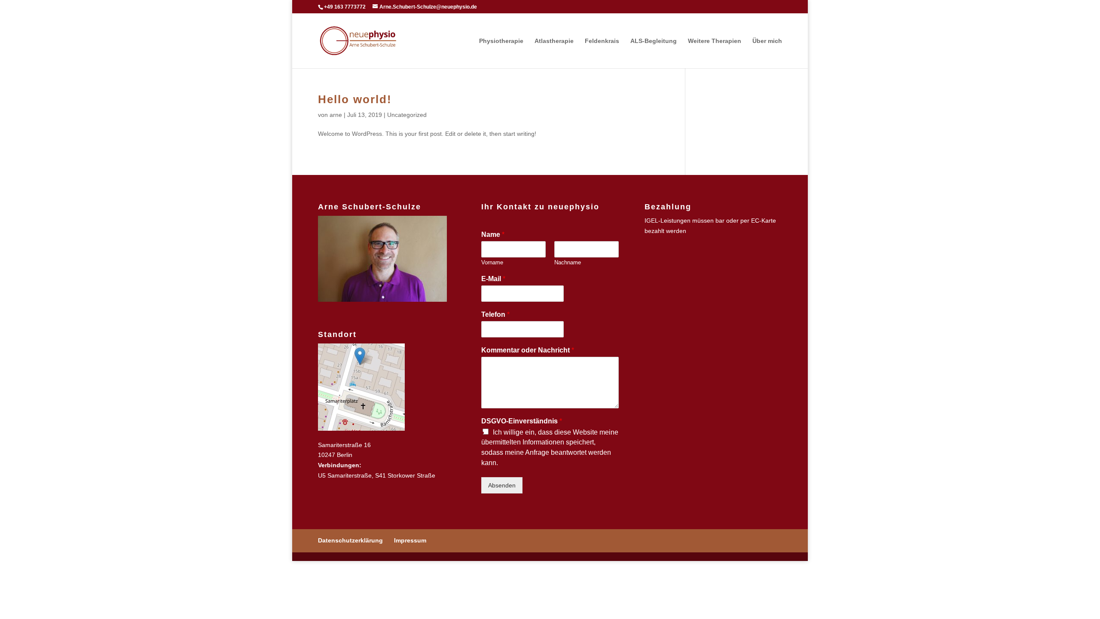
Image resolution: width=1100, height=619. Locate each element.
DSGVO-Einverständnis (521, 421)
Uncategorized (407, 114)
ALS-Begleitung (653, 41)
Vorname (492, 262)
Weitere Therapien (714, 41)
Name (492, 234)
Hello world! (355, 99)
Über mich (767, 41)
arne (336, 114)
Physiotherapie (501, 41)
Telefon (495, 314)
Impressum (410, 540)
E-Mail (493, 278)
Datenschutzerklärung (350, 540)
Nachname (567, 262)
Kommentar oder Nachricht (527, 350)
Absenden (502, 485)
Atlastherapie (554, 41)
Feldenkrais (602, 41)
